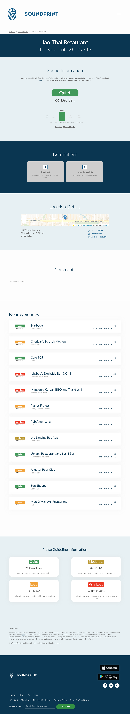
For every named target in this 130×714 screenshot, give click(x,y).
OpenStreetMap (87, 225)
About (13, 695)
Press (35, 695)
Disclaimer (25, 700)
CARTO (106, 225)
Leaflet (76, 225)
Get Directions (96, 234)
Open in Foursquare (99, 237)
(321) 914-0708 (97, 230)
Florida (12, 32)
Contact (14, 700)
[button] (65, 217)
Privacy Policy (60, 700)
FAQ (28, 695)
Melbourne (23, 32)
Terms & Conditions (79, 700)
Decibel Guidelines (42, 700)
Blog (21, 695)
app (40, 80)
